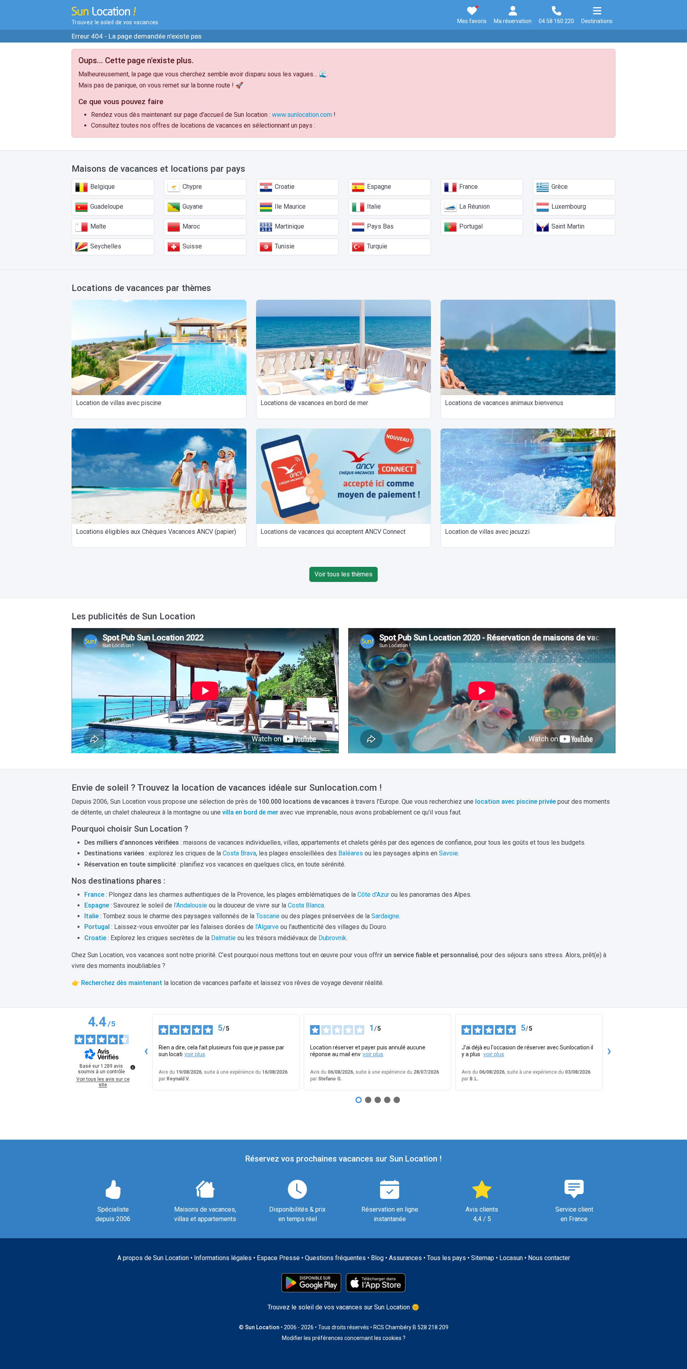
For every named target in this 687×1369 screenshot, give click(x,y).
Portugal (470, 226)
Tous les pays (446, 1258)
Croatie (284, 186)
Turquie (376, 246)
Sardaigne (385, 916)
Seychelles (105, 246)
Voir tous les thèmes (343, 574)
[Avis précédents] (145, 1052)
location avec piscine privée (515, 801)
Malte (97, 226)
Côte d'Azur (373, 894)
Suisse (191, 246)
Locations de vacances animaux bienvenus (504, 403)
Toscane (267, 916)
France (468, 186)
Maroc (190, 226)
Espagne (378, 186)
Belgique (102, 186)
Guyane (192, 206)
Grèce (559, 186)
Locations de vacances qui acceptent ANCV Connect (333, 531)
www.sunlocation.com (302, 114)
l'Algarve (267, 927)
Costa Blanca (306, 905)
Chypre (191, 186)
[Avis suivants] (609, 1052)
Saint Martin (567, 226)
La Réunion (474, 206)
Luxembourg (568, 206)
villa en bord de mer (250, 812)
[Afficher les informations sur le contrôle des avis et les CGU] (133, 1067)
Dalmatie (223, 938)
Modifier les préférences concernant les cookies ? (344, 1338)
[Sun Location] (104, 10)
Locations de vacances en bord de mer (314, 403)
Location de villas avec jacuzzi (487, 531)
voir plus (194, 1054)
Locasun (511, 1258)
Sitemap (482, 1258)
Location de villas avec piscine (118, 403)
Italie (373, 206)
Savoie (448, 853)
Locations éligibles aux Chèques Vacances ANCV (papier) (156, 531)
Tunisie (284, 246)
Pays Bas (379, 226)
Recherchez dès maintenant (121, 983)
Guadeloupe (106, 206)
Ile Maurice (289, 206)
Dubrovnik (332, 938)
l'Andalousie (190, 905)
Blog (377, 1258)
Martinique (288, 226)
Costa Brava (239, 853)
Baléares (350, 853)
